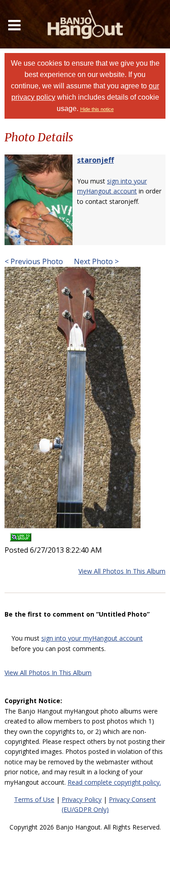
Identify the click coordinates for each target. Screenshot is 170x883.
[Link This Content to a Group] (20, 534)
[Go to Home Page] (85, 24)
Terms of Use (34, 799)
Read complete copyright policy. (114, 782)
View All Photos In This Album (121, 571)
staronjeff (95, 160)
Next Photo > (95, 261)
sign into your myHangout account (92, 638)
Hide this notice (97, 109)
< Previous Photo (34, 261)
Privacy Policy (82, 799)
